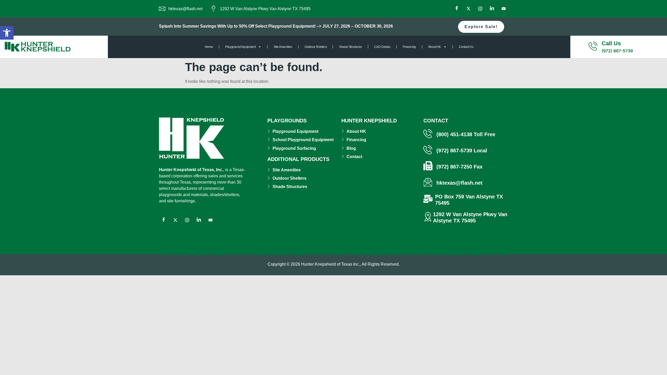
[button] (7, 33)
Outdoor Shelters (316, 47)
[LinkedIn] (491, 8)
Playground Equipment (240, 47)
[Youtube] (503, 8)
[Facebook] (456, 8)
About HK (434, 47)
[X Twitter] (468, 8)
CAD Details (382, 47)
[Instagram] (480, 8)
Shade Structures (350, 47)
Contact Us (466, 47)
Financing (409, 47)
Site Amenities (283, 47)
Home (209, 47)
